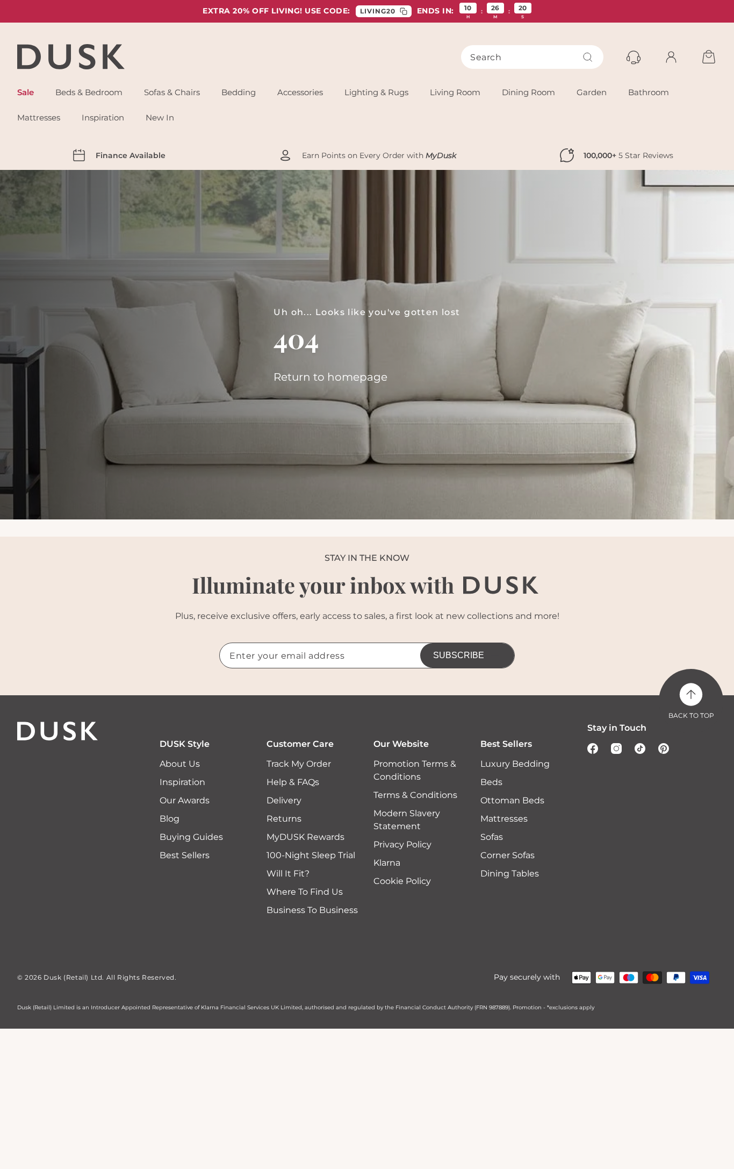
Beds (491, 782)
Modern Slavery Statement (406, 819)
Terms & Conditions (415, 795)
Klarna (386, 863)
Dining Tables (509, 873)
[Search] (588, 57)
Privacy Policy (402, 844)
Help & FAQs (293, 782)
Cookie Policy (402, 881)
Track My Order (299, 764)
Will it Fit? (288, 873)
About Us (180, 764)
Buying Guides (191, 837)
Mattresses (504, 819)
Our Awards (185, 800)
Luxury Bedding (515, 764)
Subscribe (458, 655)
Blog (169, 819)
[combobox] (532, 57)
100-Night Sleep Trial (311, 855)
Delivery (284, 800)
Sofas (491, 837)
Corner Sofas (507, 855)
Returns (284, 819)
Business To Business (312, 910)
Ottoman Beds (512, 800)
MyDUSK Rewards (305, 837)
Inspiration (182, 782)
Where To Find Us (305, 892)
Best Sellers (185, 855)
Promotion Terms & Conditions (414, 770)
